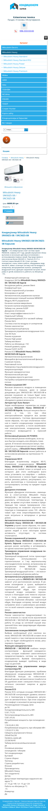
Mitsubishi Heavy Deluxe (14, 67)
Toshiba (4, 807)
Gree (44, 807)
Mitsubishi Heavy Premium (15, 71)
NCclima (6, 94)
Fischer (37, 807)
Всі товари (7, 123)
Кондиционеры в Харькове (14, 118)
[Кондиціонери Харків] (24, 11)
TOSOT (5, 104)
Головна (5, 158)
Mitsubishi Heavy (9, 52)
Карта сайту (7, 113)
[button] (15, 218)
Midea (5, 75)
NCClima (24, 807)
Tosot (31, 807)
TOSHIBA (6, 89)
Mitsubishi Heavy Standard (15, 56)
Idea (4, 85)
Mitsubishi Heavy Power (14, 63)
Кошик (6, 151)
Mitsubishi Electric (10, 47)
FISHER (5, 99)
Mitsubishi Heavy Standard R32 (17, 60)
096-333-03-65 (27, 30)
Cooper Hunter (9, 108)
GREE (4, 80)
